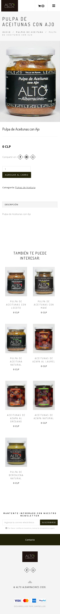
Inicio (6, 32)
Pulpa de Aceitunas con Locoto (16, 304)
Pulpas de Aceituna (29, 32)
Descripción (11, 204)
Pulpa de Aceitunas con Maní (44, 304)
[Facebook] (20, 157)
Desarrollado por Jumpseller (30, 606)
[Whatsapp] (33, 570)
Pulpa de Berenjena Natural (16, 475)
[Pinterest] (26, 157)
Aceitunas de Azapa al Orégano (16, 418)
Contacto (30, 539)
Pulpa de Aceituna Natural (16, 361)
